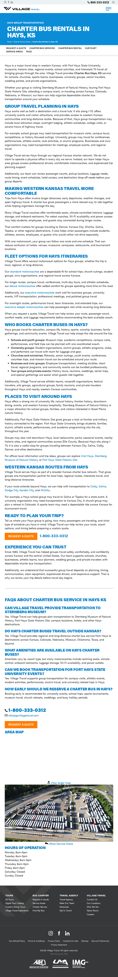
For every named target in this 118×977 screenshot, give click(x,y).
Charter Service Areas (22, 42)
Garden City (27, 490)
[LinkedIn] (12, 2)
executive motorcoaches (39, 292)
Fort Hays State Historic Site (59, 460)
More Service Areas (61, 843)
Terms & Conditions (36, 940)
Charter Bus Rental (70, 48)
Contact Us (92, 899)
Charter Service (40, 906)
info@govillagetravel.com (23, 715)
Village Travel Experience (16, 910)
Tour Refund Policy (17, 940)
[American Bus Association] (38, 971)
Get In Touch (66, 910)
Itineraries (64, 906)
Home (9, 42)
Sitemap (84, 940)
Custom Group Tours (15, 906)
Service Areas (14, 51)
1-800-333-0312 (54, 535)
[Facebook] (8, 2)
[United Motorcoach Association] (60, 971)
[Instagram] (5, 2)
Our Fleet (90, 48)
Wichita (45, 490)
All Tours (9, 899)
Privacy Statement (59, 944)
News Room (92, 910)
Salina (102, 486)
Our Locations (93, 903)
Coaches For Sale (70, 940)
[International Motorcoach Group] (81, 971)
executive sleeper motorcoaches (24, 307)
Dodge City (11, 490)
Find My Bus (39, 910)
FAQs (29, 51)
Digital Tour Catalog (14, 903)
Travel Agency (66, 899)
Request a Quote (21, 536)
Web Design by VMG (59, 953)
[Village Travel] (22, 9)
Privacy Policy (54, 940)
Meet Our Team (67, 903)
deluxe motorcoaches (22, 286)
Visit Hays (87, 456)
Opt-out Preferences (100, 940)
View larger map (60, 783)
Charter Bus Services (42, 48)
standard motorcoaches (24, 271)
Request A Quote (16, 48)
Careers (90, 914)
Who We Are (93, 906)
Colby (93, 486)
